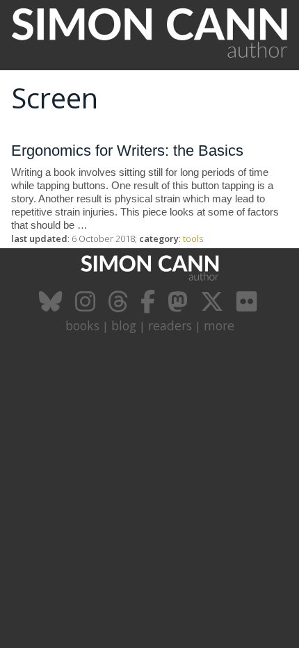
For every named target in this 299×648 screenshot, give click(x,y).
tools (193, 238)
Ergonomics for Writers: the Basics (127, 150)
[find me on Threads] (119, 306)
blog (123, 325)
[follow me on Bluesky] (52, 306)
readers (170, 325)
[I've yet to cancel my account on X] (213, 306)
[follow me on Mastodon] (179, 306)
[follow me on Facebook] (149, 306)
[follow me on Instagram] (87, 306)
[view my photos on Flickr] (248, 306)
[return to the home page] (149, 62)
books (82, 325)
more (219, 325)
